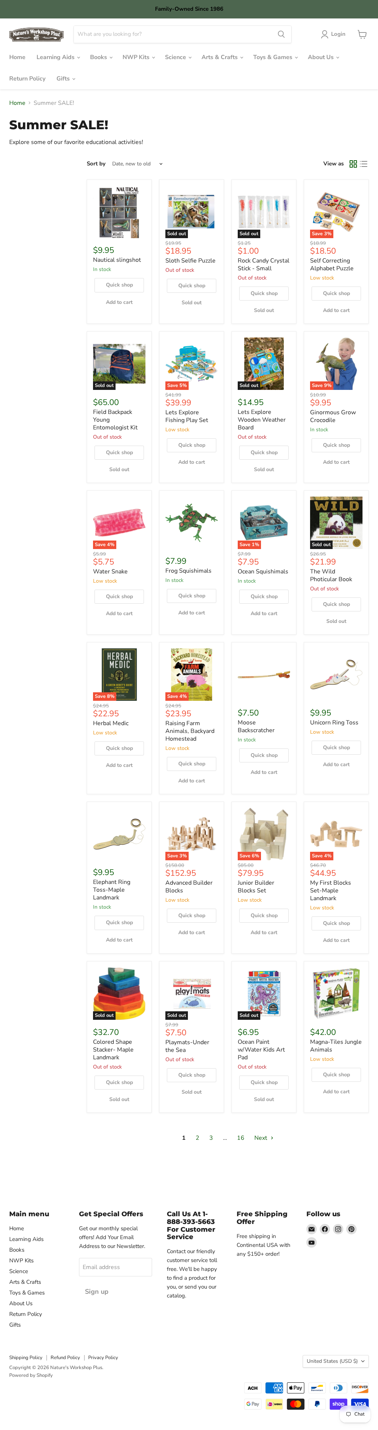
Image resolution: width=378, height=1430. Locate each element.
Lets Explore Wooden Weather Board (262, 420)
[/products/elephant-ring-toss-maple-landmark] (119, 834)
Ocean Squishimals (263, 571)
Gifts (63, 79)
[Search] (281, 34)
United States (332, 1361)
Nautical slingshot (117, 260)
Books (99, 57)
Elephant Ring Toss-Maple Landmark (111, 890)
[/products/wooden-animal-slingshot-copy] (119, 212)
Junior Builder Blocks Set (256, 887)
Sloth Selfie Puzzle (190, 261)
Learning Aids (56, 57)
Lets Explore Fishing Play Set (186, 416)
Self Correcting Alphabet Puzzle (332, 264)
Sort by (96, 164)
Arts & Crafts (220, 57)
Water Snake (110, 571)
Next (261, 1138)
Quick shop (119, 284)
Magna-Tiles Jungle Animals (336, 1046)
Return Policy (27, 79)
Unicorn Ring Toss (334, 723)
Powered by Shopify (31, 1375)
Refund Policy (65, 1357)
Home (17, 57)
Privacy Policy (103, 1357)
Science (176, 57)
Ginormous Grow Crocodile (333, 416)
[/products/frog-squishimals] (191, 523)
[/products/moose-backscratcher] (264, 674)
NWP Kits (137, 57)
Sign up (97, 1291)
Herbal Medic (110, 723)
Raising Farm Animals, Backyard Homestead (189, 731)
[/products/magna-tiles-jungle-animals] (336, 993)
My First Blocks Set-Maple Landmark (330, 890)
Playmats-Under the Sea (187, 1046)
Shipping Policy (25, 1357)
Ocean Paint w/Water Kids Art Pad (261, 1050)
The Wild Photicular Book (331, 575)
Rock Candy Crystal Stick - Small (263, 264)
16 (240, 1138)
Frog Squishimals (188, 571)
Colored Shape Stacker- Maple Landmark (113, 1050)
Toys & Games (273, 57)
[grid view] (353, 164)
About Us (321, 57)
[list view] (363, 164)
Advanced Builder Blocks (189, 887)
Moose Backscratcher (256, 726)
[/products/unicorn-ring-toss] (336, 674)
